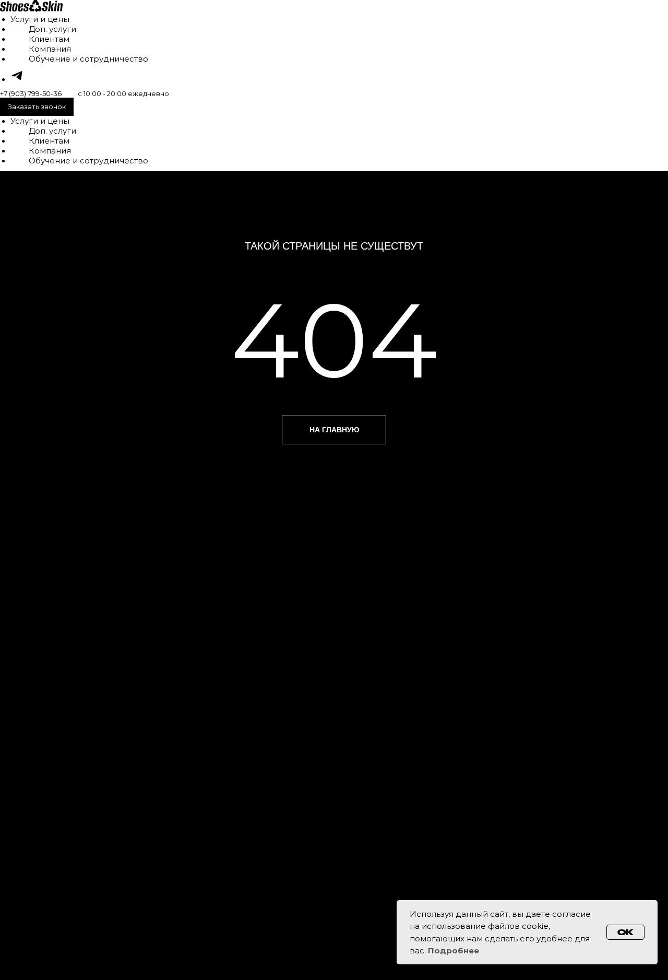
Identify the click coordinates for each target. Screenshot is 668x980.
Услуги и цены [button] (39, 19)
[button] (37, 107)
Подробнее (453, 950)
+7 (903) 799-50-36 (31, 93)
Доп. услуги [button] (52, 29)
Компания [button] (50, 49)
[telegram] (16, 79)
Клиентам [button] (49, 39)
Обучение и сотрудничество (88, 59)
